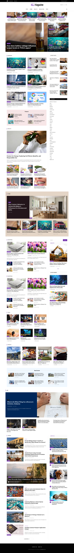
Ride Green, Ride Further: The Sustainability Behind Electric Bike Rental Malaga (13, 362)
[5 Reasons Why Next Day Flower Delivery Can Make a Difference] (9, 270)
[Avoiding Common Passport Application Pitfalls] (15, 529)
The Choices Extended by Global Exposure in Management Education (54, 72)
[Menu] (7, 1)
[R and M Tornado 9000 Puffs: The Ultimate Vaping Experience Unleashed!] (9, 263)
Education (41, 9)
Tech (47, 9)
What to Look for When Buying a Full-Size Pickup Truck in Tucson (42, 19)
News (51, 140)
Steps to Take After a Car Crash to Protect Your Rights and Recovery (13, 430)
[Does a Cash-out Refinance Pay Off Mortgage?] (30, 122)
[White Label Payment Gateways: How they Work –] (11, 122)
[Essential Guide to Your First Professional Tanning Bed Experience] (58, 496)
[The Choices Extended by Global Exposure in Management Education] (63, 73)
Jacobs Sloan (10, 106)
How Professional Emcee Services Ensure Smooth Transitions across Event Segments (59, 466)
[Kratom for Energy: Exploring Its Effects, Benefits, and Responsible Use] (62, 15)
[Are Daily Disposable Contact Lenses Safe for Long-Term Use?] (13, 182)
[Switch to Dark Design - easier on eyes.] (66, 9)
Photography (52, 146)
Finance (51, 122)
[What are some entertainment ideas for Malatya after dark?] (15, 491)
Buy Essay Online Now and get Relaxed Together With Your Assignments (54, 92)
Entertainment (52, 114)
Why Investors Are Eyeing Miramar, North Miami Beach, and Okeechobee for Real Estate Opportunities (59, 374)
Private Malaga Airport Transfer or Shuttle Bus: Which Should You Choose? (35, 441)
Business (8, 67)
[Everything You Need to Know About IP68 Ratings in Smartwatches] (13, 333)
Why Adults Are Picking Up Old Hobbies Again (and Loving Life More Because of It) (59, 487)
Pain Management (10, 152)
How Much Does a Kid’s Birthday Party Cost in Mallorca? (57, 303)
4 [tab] (59, 268)
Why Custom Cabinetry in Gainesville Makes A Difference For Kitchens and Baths (17, 207)
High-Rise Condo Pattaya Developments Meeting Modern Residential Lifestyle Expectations (20, 374)
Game (51, 125)
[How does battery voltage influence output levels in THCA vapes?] (12, 15)
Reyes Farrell (10, 72)
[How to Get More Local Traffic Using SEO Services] (40, 318)
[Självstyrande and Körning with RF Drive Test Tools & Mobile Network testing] (40, 333)
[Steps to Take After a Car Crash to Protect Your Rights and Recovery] (14, 423)
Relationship (52, 151)
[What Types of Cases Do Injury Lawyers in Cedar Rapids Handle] (29, 423)
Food (50, 124)
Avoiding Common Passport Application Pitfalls (35, 528)
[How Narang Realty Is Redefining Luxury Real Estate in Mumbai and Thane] (31, 375)
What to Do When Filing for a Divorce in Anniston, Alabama (20, 403)
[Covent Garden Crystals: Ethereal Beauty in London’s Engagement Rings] (30, 263)
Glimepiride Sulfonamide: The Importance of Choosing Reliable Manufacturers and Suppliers (40, 174)
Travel (26, 439)
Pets (27, 9)
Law (50, 135)
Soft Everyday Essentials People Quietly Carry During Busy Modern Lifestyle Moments (59, 481)
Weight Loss (52, 159)
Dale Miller (9, 89)
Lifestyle (8, 43)
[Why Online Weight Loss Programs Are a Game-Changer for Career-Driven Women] (60, 353)
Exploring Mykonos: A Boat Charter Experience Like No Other (34, 502)
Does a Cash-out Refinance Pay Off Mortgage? (39, 121)
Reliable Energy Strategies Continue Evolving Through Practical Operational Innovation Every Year (59, 450)
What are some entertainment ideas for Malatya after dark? (35, 489)
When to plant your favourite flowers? (36, 253)
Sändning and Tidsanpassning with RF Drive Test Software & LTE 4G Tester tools (26, 338)
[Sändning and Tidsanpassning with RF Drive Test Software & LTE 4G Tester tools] (27, 333)
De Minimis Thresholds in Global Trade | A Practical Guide (32, 19)
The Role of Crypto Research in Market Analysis (18, 115)
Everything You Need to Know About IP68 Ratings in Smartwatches (13, 338)
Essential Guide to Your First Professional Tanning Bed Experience (58, 503)
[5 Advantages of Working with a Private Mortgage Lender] (30, 116)
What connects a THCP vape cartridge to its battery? (13, 324)
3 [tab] (58, 268)
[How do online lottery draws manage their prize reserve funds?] (29, 353)
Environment (51, 29)
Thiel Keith (50, 35)
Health (35, 9)
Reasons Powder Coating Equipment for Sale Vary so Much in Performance (16, 104)
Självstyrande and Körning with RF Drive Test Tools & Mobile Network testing (39, 338)
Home (31, 9)
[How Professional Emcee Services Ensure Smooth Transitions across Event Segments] (58, 459)
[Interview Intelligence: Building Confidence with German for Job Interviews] (37, 63)
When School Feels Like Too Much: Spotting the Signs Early (52, 19)
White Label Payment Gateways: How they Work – (19, 121)
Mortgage (51, 138)
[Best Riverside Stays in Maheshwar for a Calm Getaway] (26, 473)
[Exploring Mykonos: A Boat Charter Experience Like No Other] (15, 504)
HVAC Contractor (52, 132)
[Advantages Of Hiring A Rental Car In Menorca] (15, 517)
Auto (50, 103)
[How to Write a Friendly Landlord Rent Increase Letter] (51, 382)
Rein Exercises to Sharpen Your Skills (40, 269)
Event (51, 117)
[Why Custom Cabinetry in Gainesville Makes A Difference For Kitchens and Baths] (48, 207)
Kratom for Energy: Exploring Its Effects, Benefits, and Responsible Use (62, 19)
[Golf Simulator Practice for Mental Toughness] (45, 353)
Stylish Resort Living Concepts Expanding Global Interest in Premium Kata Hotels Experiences (35, 454)
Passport (51, 143)
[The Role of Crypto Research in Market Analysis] (11, 116)
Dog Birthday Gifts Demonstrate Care (53, 65)
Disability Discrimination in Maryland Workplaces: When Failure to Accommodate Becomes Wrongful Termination (44, 421)
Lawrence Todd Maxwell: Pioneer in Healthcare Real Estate (20, 382)
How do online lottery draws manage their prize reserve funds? (28, 362)
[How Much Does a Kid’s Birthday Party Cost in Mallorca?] (58, 296)
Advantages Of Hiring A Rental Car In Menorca (34, 515)
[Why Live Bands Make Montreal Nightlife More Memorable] (58, 280)
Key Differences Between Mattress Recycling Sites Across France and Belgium (22, 19)
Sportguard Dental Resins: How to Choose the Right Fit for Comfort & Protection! (40, 187)
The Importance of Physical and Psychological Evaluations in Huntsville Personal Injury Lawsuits (59, 421)
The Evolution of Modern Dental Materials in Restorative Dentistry (26, 187)
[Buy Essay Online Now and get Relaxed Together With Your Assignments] (63, 92)
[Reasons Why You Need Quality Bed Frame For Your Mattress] (16, 247)
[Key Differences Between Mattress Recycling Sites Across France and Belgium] (22, 15)
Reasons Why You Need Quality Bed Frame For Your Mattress (15, 254)
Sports (51, 154)
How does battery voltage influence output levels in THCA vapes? (11, 19)
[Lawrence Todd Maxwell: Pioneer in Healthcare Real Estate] (11, 382)
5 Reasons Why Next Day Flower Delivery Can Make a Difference (18, 269)
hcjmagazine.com (43, 549)
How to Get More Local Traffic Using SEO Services (40, 324)
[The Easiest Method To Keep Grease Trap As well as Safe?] (63, 86)
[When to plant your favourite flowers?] (37, 247)
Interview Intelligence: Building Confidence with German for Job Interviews (35, 70)
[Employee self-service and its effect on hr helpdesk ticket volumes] (16, 80)
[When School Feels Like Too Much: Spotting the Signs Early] (52, 15)
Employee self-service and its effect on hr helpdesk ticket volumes (16, 87)
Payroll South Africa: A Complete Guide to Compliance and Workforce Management (37, 87)
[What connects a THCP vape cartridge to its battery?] (13, 318)
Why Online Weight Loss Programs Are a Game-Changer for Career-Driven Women (59, 362)
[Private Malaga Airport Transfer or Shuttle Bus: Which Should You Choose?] (15, 443)
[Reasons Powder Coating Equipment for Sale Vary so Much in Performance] (16, 97)
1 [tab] (57, 268)
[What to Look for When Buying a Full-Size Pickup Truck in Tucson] (42, 15)
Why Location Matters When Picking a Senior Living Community (39, 382)
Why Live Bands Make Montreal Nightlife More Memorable (57, 287)
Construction (52, 109)
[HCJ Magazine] (37, 5)
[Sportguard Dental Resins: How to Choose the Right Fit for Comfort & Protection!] (40, 182)
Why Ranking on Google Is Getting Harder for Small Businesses (35, 104)
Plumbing (51, 148)
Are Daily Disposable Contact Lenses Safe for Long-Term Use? (13, 187)
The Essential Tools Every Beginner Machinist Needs (58, 264)
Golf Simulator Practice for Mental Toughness (44, 362)
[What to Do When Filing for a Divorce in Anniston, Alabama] (53, 404)
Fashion (51, 119)
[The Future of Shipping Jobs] (63, 79)
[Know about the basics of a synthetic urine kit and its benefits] (27, 169)
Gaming (51, 127)
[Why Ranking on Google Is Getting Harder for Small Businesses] (37, 97)
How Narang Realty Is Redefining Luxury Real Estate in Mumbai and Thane (39, 374)
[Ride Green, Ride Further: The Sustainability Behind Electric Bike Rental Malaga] (14, 353)
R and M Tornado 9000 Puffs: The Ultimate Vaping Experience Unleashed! (19, 263)
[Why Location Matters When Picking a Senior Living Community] (31, 382)
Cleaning (51, 108)
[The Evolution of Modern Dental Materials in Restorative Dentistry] (27, 182)
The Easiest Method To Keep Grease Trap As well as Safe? (54, 85)
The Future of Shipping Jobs (54, 78)
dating (51, 111)
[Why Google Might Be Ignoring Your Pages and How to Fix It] (27, 318)
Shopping (51, 153)
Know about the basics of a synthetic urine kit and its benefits (26, 174)
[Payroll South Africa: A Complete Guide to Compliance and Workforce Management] (37, 80)
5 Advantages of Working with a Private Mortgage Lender (39, 115)
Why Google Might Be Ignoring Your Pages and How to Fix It (27, 324)
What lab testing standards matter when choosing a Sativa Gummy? (12, 174)
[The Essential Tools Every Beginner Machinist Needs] (58, 253)
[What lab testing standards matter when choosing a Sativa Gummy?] (13, 169)
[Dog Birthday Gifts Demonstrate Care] (63, 66)
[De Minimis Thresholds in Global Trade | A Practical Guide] (32, 15)
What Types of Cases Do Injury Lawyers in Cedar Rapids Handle (28, 430)
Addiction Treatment (53, 101)
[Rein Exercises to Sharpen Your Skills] (30, 270)
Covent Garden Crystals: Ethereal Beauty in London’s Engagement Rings (39, 263)
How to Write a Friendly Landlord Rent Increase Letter (59, 382)
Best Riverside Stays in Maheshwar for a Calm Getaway (26, 479)
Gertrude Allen (30, 72)
